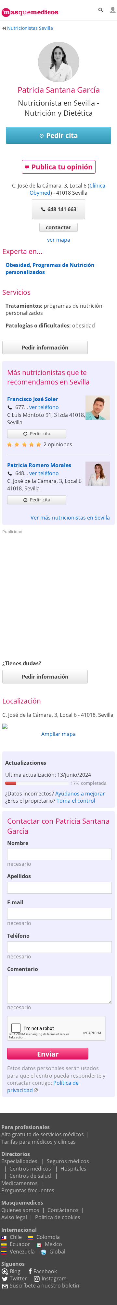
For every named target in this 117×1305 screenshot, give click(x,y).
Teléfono (18, 935)
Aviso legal (14, 1217)
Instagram (54, 1278)
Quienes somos (20, 1210)
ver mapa (58, 239)
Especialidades (19, 1161)
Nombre (17, 843)
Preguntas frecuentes (27, 1190)
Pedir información (45, 347)
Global (57, 1251)
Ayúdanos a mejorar (80, 793)
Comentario (22, 969)
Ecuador (20, 1244)
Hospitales (73, 1168)
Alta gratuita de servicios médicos (42, 1134)
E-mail (15, 902)
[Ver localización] (58, 726)
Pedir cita (62, 135)
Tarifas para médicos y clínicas (38, 1141)
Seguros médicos (68, 1161)
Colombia (48, 1237)
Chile (16, 1237)
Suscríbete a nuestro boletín (44, 1285)
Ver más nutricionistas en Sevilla (70, 517)
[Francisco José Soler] (97, 417)
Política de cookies (57, 1217)
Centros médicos (30, 1168)
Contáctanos (63, 1210)
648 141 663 (61, 209)
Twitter (18, 1278)
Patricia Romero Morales (39, 465)
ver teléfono (44, 407)
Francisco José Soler (32, 399)
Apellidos (19, 876)
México (53, 1244)
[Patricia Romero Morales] (97, 483)
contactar (58, 227)
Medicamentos (19, 1183)
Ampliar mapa (58, 734)
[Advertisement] (58, 595)
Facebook (45, 1271)
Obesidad (18, 265)
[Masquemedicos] (29, 8)
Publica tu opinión (62, 166)
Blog (15, 1271)
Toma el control (76, 800)
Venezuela (22, 1251)
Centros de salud (30, 1175)
